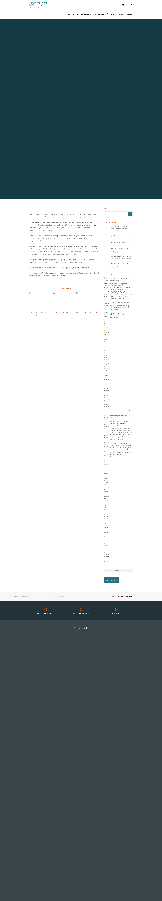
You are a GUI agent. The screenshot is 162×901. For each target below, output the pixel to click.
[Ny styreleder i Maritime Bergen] (106, 235)
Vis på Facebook (126, 410)
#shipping (113, 313)
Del (132, 410)
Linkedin (129, 596)
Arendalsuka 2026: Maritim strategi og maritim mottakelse (120, 228)
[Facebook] (122, 4)
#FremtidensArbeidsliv (117, 315)
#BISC (117, 278)
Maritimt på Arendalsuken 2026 (121, 242)
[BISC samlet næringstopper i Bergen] (106, 250)
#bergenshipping (115, 454)
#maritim (122, 313)
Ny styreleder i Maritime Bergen (121, 235)
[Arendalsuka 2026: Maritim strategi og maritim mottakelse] (106, 228)
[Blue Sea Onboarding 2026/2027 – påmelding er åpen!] (106, 265)
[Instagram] (126, 4)
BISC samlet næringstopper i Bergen (120, 250)
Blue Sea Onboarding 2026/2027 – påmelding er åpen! (121, 265)
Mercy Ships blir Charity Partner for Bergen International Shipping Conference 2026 (121, 257)
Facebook (120, 596)
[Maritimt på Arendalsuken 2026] (106, 243)
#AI (118, 313)
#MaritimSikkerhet (123, 452)
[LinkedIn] (130, 4)
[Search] (130, 214)
